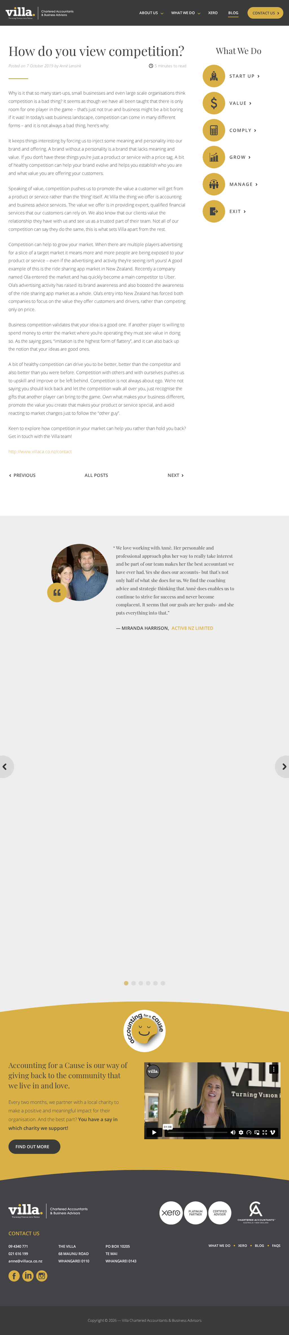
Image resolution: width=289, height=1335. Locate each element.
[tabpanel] (144, 588)
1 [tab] (126, 983)
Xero (213, 12)
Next (173, 475)
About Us (148, 12)
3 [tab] (141, 983)
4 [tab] (148, 983)
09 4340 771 (18, 1246)
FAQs (276, 1245)
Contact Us (264, 13)
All (96, 475)
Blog (233, 12)
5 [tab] (155, 983)
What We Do (183, 12)
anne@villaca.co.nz (25, 1261)
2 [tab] (133, 983)
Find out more (38, 1149)
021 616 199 (18, 1253)
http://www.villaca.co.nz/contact (40, 451)
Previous (25, 475)
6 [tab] (163, 983)
